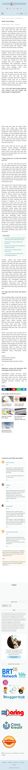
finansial (4, 619)
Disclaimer (22, 762)
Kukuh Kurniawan (10, 462)
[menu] (3, 13)
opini (10, 625)
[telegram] (23, 389)
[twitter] (11, 8)
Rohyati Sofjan (9, 506)
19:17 (7, 465)
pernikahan (5, 627)
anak (23, 614)
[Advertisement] (14, 109)
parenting (14, 625)
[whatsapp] (21, 8)
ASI (3, 614)
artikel (3, 616)
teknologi (4, 630)
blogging (13, 616)
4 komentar (17, 24)
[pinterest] (17, 8)
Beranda (4, 762)
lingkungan (9, 622)
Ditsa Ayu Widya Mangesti (12, 532)
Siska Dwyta (16, 767)
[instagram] (14, 8)
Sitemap (14, 764)
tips (9, 630)
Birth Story (8, 614)
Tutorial (19, 614)
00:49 (7, 508)
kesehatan (22, 619)
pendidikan (21, 625)
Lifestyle (14, 614)
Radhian (8, 485)
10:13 (7, 534)
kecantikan (10, 619)
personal (11, 627)
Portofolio (10, 762)
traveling (13, 630)
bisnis (8, 616)
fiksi (22, 616)
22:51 (7, 487)
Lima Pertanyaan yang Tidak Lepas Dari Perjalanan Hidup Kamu (19, 418)
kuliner (3, 622)
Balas (7, 479)
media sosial (17, 622)
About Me (16, 762)
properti (17, 627)
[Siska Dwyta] (14, 4)
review (21, 627)
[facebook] (7, 8)
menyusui (4, 625)
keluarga (17, 619)
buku (18, 616)
